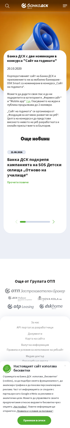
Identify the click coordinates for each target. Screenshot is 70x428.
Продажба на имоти (35, 361)
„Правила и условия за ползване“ (34, 411)
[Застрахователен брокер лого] (35, 290)
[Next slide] (53, 222)
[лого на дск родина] (20, 298)
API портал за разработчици (35, 327)
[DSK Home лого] (51, 306)
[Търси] (7, 5)
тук (28, 101)
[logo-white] (35, 6)
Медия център (35, 356)
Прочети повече (18, 182)
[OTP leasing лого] (21, 306)
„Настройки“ (20, 406)
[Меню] (65, 6)
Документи (35, 333)
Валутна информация (35, 345)
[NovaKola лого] (50, 298)
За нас (35, 322)
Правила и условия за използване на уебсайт (35, 349)
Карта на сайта (35, 338)
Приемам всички (34, 420)
